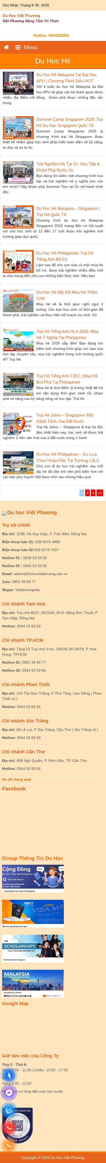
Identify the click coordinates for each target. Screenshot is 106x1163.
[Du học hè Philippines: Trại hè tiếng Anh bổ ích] (18, 261)
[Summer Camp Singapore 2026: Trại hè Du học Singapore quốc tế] (18, 127)
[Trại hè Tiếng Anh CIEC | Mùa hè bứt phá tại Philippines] (18, 384)
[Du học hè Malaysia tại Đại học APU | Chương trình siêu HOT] (18, 83)
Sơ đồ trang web (16, 779)
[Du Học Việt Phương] (6, 47)
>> (100, 493)
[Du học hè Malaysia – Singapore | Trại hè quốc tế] (18, 217)
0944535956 (58, 35)
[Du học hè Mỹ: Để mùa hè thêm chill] (18, 300)
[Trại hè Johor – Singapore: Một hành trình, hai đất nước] (18, 423)
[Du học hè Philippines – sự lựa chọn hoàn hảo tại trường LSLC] (18, 462)
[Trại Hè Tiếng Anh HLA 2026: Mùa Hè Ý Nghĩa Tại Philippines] (18, 340)
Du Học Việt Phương (21, 15)
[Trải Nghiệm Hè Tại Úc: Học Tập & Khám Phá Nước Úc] (18, 172)
